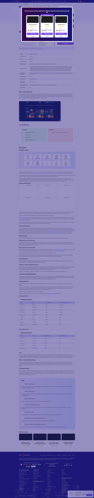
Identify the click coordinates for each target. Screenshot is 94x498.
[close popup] (71, 8)
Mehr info (47, 36)
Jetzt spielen (47, 33)
